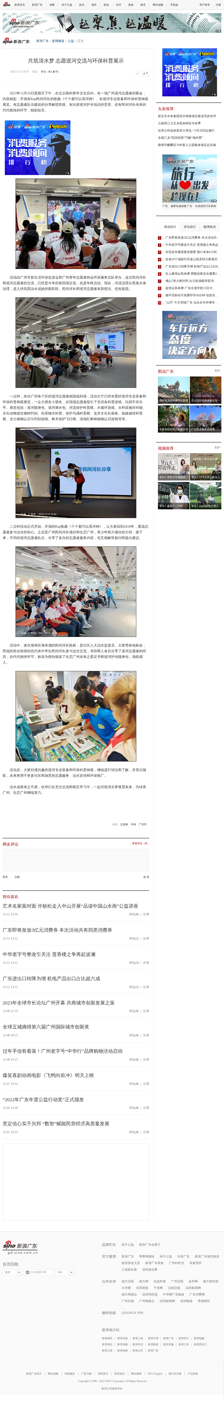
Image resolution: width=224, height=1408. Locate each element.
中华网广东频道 (173, 1294)
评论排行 (190, 227)
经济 (118, 4)
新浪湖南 (122, 1344)
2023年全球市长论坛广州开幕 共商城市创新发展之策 (59, 1003)
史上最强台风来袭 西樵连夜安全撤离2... (192, 273)
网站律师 (136, 1373)
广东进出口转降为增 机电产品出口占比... (193, 266)
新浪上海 (138, 1338)
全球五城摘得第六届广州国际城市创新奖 (46, 1027)
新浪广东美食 (154, 1263)
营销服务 (70, 1373)
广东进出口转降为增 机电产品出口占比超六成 (51, 978)
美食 (130, 4)
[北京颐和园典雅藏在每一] (206, 377)
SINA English (155, 1373)
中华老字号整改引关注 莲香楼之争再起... (193, 244)
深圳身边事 (150, 1269)
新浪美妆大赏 (131, 1263)
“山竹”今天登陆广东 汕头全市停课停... (191, 302)
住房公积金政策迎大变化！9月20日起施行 (186, 130)
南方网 (143, 1281)
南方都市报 (210, 1281)
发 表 (146, 877)
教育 (143, 4)
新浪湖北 (107, 1344)
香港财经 (204, 1301)
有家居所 (195, 1263)
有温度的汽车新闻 (205, 206)
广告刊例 (86, 1373)
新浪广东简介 (34, 1373)
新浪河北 (138, 1344)
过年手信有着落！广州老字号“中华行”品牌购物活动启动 (62, 1051)
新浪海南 (122, 1350)
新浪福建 (199, 1338)
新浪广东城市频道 (207, 1256)
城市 (94, 4)
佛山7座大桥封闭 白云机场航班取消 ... (191, 281)
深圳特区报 (150, 1294)
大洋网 (126, 1288)
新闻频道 (58, 41)
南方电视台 (129, 1294)
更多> (218, 370)
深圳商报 (142, 1288)
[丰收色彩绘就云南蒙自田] (174, 406)
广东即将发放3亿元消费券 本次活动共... (192, 237)
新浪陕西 (153, 1344)
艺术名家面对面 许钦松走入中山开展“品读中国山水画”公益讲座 (70, 906)
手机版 (174, 4)
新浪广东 (37, 4)
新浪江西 (107, 1350)
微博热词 (209, 227)
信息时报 (160, 1281)
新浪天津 (153, 1338)
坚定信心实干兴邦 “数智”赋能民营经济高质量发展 (56, 1123)
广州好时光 (176, 1263)
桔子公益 (67, 4)
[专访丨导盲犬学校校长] (174, 454)
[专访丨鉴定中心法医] (174, 483)
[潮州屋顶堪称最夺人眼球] (174, 377)
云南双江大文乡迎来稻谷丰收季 (179, 123)
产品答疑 (193, 1373)
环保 (133, 824)
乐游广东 (183, 1256)
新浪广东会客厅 (150, 1244)
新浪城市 (107, 1338)
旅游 (106, 4)
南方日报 (128, 1281)
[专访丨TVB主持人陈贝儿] (206, 454)
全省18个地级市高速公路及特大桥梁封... (192, 259)
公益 (71, 41)
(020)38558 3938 (132, 1312)
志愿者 (124, 824)
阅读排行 (170, 227)
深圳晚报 (186, 1301)
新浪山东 (138, 1350)
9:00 (59, 1272)
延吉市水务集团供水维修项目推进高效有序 (187, 116)
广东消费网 (197, 1294)
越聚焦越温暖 (178, 206)
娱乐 (81, 4)
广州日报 (177, 1281)
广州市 (143, 824)
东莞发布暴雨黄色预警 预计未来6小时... (192, 252)
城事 (52, 4)
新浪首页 (19, 4)
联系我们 (119, 1373)
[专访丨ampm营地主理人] (206, 483)
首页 (7, 1272)
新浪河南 (122, 1338)
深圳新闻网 (193, 1288)
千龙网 (158, 1288)
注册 (218, 4)
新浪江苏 (183, 1344)
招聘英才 (103, 1373)
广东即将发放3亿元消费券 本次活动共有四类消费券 (57, 930)
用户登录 (205, 4)
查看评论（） (140, 843)
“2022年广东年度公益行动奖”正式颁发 (43, 1099)
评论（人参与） (51, 71)
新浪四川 (183, 1338)
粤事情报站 (146, 1256)
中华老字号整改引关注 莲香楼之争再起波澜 (49, 954)
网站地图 (158, 4)
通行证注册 (175, 1373)
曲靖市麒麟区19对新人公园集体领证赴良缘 (187, 145)
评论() (134, 914)
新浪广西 (153, 1350)
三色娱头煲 (129, 1269)
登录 (5, 877)
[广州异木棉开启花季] (206, 406)
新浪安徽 (168, 1344)
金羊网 (193, 1281)
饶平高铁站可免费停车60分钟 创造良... (191, 295)
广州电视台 (146, 1301)
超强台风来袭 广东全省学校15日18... (190, 288)
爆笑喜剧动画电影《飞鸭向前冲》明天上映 (48, 1075)
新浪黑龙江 (200, 1344)
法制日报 (174, 1288)
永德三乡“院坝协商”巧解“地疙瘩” (180, 137)
